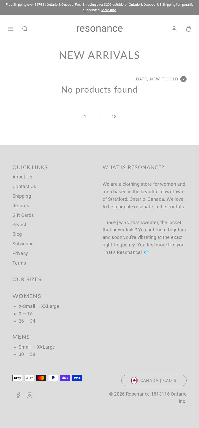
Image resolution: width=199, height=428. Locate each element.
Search (19, 224)
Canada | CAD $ (158, 380)
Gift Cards (23, 215)
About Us (22, 177)
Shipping (21, 196)
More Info (108, 10)
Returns (20, 205)
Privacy (20, 253)
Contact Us (24, 186)
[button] (10, 29)
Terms (19, 263)
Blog (17, 234)
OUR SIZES (26, 279)
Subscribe (23, 243)
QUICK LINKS (30, 167)
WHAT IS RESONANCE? (134, 167)
